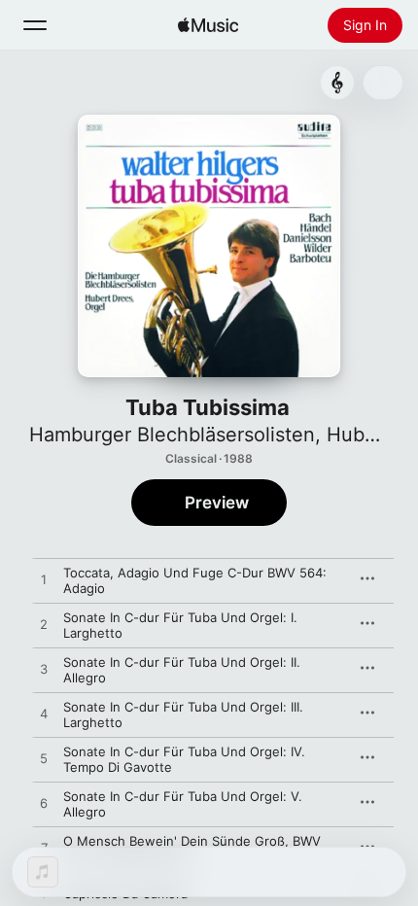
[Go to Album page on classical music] (337, 82)
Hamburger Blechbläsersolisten (172, 434)
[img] (208, 25)
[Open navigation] (35, 25)
